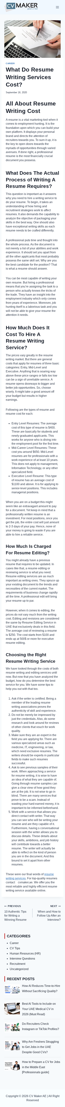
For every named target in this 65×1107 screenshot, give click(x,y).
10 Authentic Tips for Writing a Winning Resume (15, 913)
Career (10, 63)
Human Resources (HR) (25, 953)
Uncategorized (19, 969)
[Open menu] (57, 7)
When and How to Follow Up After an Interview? (49, 913)
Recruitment (17, 963)
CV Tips (15, 948)
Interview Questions (22, 958)
